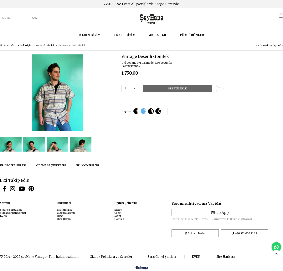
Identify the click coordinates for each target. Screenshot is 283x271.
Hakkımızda (64, 209)
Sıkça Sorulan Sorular (13, 212)
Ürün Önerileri (87, 165)
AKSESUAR (157, 35)
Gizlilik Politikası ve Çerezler (111, 256)
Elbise (118, 209)
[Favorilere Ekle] (220, 88)
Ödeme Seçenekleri (51, 165)
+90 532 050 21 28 (246, 233)
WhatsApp (220, 212)
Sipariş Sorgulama (11, 209)
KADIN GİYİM (90, 35)
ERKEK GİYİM (125, 35)
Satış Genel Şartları (162, 256)
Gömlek (119, 218)
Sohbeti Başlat (197, 233)
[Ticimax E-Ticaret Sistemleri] (141, 268)
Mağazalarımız (66, 212)
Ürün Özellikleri (13, 165)
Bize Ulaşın (64, 218)
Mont (117, 215)
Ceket (117, 212)
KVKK (3, 215)
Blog (60, 215)
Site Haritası (225, 256)
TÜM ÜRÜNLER (191, 35)
